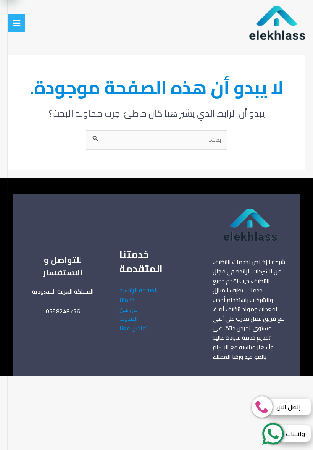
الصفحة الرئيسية (138, 290)
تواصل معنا (133, 328)
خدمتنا (126, 299)
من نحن (128, 309)
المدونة (128, 318)
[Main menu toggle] (16, 23)
